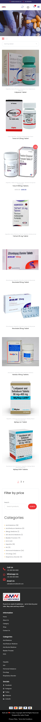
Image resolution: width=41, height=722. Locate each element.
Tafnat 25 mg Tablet (20, 236)
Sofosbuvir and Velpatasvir (27, 89)
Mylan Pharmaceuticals (25, 419)
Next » (23, 482)
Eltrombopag (9, 280)
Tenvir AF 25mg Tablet (20, 138)
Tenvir (31, 136)
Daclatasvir (11, 372)
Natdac (31, 372)
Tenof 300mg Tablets (20, 186)
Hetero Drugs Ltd (16, 182)
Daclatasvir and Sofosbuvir (13, 466)
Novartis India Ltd (24, 280)
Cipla (9, 136)
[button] (28, 6)
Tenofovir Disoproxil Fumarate (26, 183)
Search (6, 502)
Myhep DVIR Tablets (20, 469)
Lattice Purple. (24, 715)
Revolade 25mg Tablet (20, 328)
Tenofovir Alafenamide (23, 136)
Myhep (29, 419)
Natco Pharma (15, 89)
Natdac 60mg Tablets (20, 374)
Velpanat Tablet (20, 92)
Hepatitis (8, 89)
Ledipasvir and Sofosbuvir (19, 419)
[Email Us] (4, 579)
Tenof (22, 182)
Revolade (32, 280)
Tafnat (21, 234)
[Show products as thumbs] (3, 38)
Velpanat (20, 90)
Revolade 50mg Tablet (20, 282)
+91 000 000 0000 (13, 570)
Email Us (11, 581)
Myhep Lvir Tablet (20, 422)
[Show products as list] (6, 38)
